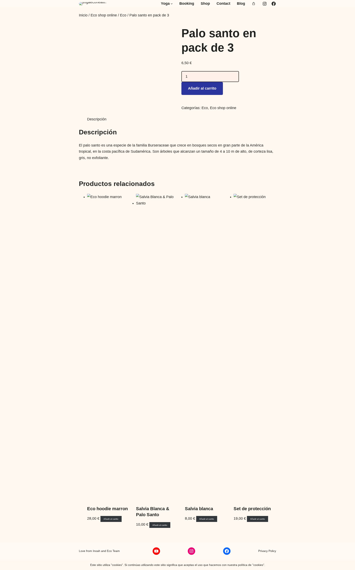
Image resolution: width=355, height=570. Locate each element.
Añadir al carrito (202, 88)
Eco (123, 15)
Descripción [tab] (96, 119)
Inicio (83, 15)
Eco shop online (104, 15)
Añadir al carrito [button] (111, 519)
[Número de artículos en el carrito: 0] (253, 3)
